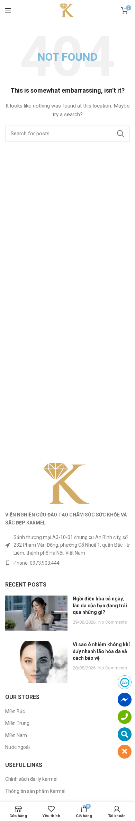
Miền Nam (16, 735)
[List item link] (67, 563)
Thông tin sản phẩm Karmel (35, 791)
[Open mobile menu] (8, 10)
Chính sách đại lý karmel (31, 779)
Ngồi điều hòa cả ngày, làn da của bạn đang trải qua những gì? (100, 605)
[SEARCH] (120, 134)
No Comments (112, 622)
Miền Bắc (15, 711)
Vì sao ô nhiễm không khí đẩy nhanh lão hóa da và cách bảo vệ (101, 651)
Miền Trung (17, 723)
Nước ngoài (17, 747)
